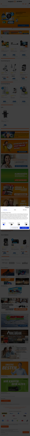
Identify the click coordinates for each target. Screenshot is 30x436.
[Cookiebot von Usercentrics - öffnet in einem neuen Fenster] (25, 207)
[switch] (11, 224)
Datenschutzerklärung (4, 219)
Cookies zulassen (24, 227)
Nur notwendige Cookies (14, 227)
